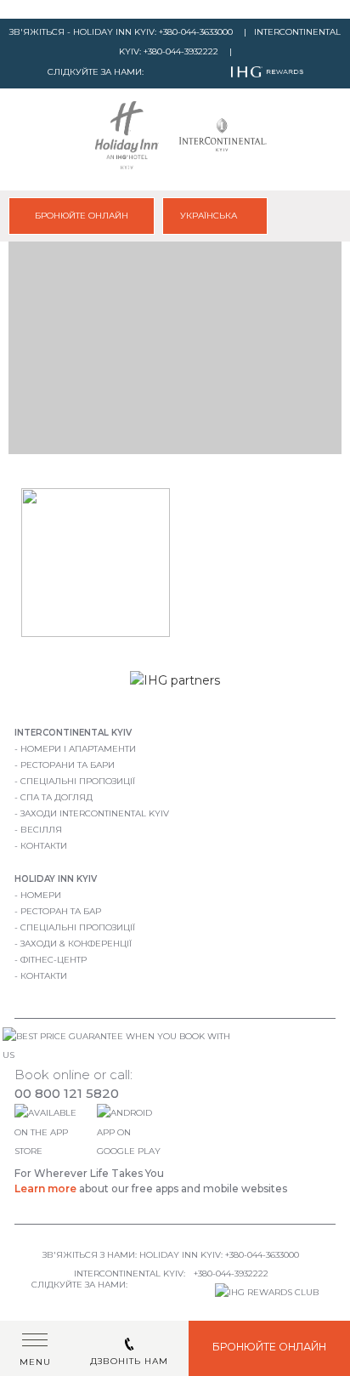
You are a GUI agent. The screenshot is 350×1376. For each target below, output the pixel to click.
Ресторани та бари (67, 764)
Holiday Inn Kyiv (55, 878)
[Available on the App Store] (53, 1151)
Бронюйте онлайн (81, 215)
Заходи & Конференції (76, 943)
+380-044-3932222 (181, 51)
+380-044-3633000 (196, 31)
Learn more (45, 1188)
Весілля (41, 829)
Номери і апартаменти (78, 748)
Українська (210, 215)
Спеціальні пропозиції (77, 781)
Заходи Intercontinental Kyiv (94, 813)
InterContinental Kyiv (73, 732)
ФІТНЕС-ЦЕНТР (53, 959)
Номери (40, 895)
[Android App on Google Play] (132, 1151)
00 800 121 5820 (66, 1093)
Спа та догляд (56, 797)
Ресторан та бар (60, 911)
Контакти (43, 845)
